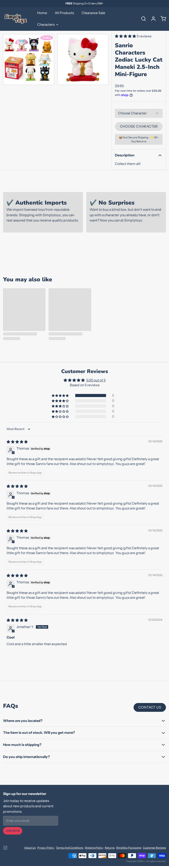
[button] (126, 36)
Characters (46, 24)
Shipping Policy (94, 847)
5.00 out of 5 (96, 380)
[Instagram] (5, 848)
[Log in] (152, 18)
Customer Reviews (154, 847)
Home (42, 13)
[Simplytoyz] (16, 19)
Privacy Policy (45, 847)
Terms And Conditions (69, 847)
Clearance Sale (93, 13)
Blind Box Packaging (128, 847)
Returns (110, 847)
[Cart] (162, 18)
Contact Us (149, 707)
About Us (30, 847)
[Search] (142, 18)
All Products (64, 13)
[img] (17, 442)
